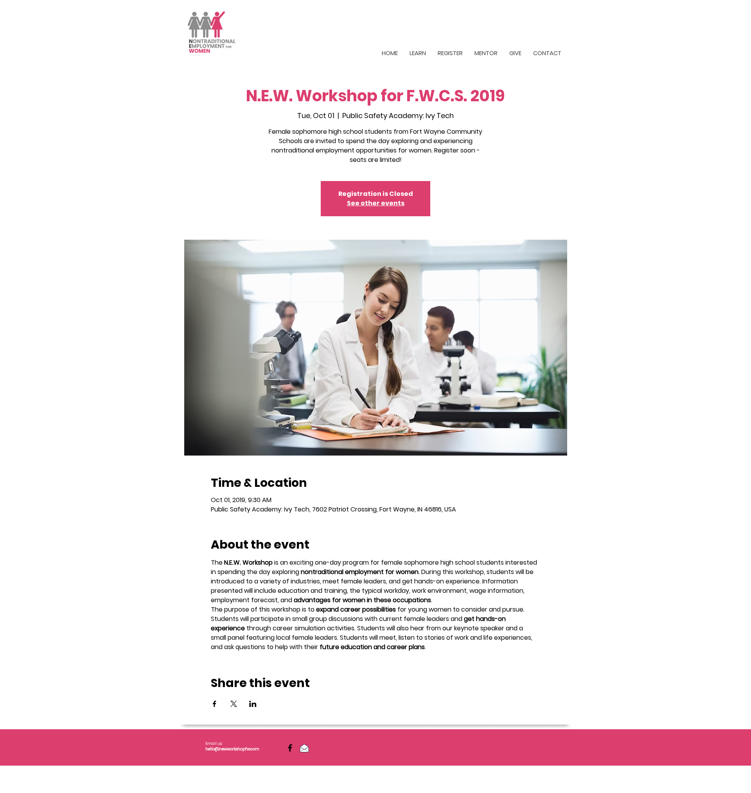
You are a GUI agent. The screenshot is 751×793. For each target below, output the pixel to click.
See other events (375, 203)
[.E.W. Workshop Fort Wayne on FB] (290, 748)
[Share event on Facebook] (214, 704)
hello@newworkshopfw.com (232, 749)
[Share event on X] (233, 704)
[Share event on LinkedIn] (253, 704)
